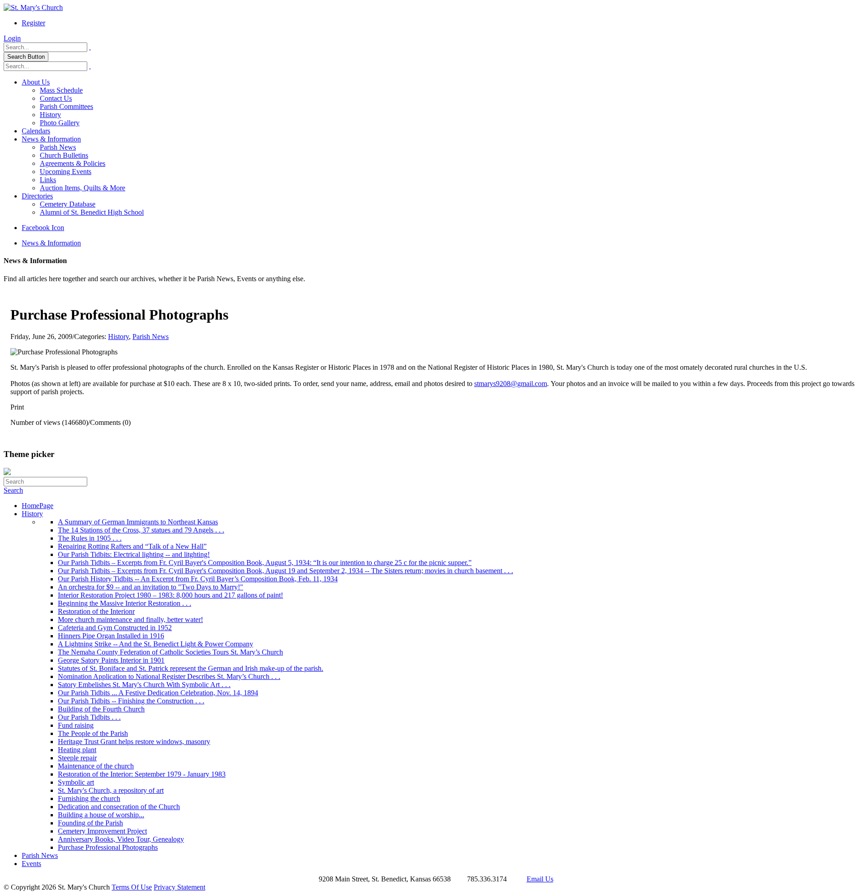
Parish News (58, 147)
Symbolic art (76, 782)
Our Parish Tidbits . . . (89, 717)
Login (12, 38)
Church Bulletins (64, 155)
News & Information (51, 139)
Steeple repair (77, 758)
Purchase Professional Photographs (108, 847)
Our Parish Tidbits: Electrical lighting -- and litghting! (134, 554)
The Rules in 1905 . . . (90, 538)
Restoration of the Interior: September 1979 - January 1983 (142, 774)
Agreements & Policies (72, 163)
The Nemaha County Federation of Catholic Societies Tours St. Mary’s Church (170, 652)
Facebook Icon (43, 227)
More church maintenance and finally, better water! (130, 619)
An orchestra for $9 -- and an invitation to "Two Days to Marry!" (150, 587)
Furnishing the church (89, 798)
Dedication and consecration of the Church (119, 806)
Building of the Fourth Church (101, 709)
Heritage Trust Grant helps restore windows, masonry (134, 741)
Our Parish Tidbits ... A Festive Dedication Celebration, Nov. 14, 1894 (158, 693)
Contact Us (56, 98)
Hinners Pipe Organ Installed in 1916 (111, 636)
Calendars (36, 131)
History (50, 114)
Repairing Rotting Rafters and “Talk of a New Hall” (132, 546)
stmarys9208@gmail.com (510, 383)
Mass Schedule (61, 90)
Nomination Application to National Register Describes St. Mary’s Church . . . (169, 676)
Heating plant (77, 750)
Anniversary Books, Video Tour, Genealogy (121, 839)
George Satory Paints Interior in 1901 (111, 660)
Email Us (540, 879)
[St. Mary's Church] (33, 7)
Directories (37, 196)
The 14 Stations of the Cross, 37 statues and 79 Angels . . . (141, 530)
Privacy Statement (179, 887)
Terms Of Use (132, 887)
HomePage (37, 505)
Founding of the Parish (90, 823)
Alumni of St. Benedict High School (92, 212)
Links (48, 180)
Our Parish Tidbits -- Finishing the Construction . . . (131, 701)
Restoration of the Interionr (96, 611)
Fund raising (76, 725)
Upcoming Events (65, 171)
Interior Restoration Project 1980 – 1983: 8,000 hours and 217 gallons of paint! (170, 595)
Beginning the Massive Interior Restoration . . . (124, 603)
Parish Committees (66, 106)
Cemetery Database (67, 204)
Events (31, 863)
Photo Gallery (60, 123)
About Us (36, 82)
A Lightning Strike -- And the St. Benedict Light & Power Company (155, 644)
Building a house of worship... (101, 815)
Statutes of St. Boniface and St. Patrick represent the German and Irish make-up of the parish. (190, 668)
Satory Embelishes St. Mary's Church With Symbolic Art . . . (144, 684)
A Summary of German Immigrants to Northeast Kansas (138, 522)
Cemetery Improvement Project (102, 831)
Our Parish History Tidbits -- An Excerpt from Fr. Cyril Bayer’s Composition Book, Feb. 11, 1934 (198, 579)
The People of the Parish (93, 733)
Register (33, 23)
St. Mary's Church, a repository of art (111, 790)
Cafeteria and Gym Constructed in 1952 (115, 627)
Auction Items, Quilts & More (82, 188)
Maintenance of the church (96, 766)
